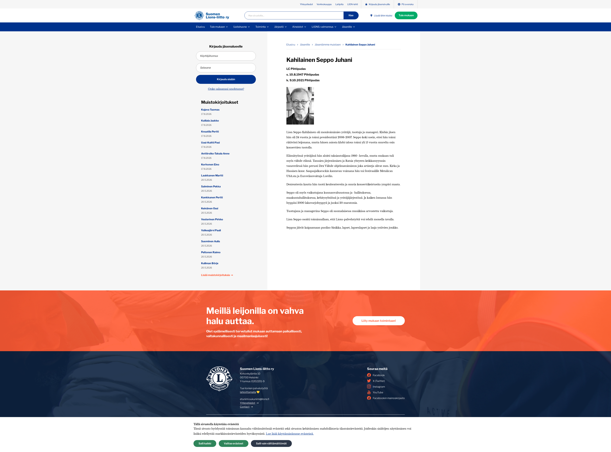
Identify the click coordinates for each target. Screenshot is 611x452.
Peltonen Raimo (211, 252)
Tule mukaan (406, 15)
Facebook (379, 375)
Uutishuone (240, 26)
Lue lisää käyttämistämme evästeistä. (290, 433)
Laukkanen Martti (212, 175)
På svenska (408, 4)
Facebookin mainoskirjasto (389, 398)
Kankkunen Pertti (212, 197)
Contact (244, 406)
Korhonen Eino (210, 164)
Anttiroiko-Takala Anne (215, 153)
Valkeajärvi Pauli (211, 230)
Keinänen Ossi (209, 208)
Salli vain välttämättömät (271, 443)
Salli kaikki (205, 443)
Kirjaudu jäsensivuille (379, 4)
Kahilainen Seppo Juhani (360, 44)
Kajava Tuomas (210, 109)
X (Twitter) (379, 380)
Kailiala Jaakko (210, 120)
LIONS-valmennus (322, 26)
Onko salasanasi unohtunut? (226, 88)
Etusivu (200, 26)
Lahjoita (339, 4)
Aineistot (297, 26)
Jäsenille (347, 26)
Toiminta (260, 26)
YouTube (378, 392)
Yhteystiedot (306, 4)
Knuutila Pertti (210, 131)
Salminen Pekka (211, 186)
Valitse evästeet (233, 443)
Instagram (379, 386)
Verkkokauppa (324, 4)
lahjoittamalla (248, 392)
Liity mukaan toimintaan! (379, 320)
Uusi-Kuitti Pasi (210, 142)
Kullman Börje (209, 263)
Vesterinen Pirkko (212, 219)
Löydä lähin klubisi (383, 15)
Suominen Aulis (210, 241)
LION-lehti (352, 4)
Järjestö (279, 26)
